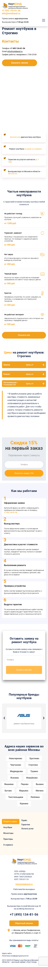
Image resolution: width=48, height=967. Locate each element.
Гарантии (25, 824)
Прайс (24, 820)
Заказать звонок (19, 62)
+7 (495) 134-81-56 (24, 914)
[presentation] (4, 717)
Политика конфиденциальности (15, 956)
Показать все (24, 335)
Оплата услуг (27, 828)
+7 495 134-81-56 (10, 512)
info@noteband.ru (11, 13)
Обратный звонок (24, 923)
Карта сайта (7, 953)
